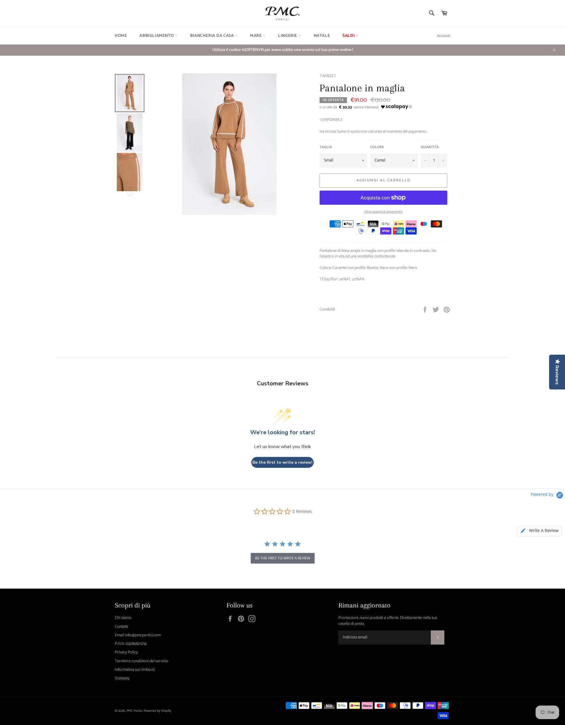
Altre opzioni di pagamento (383, 211)
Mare (256, 35)
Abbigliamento (157, 35)
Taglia (326, 147)
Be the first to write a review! (282, 462)
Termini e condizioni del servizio (141, 661)
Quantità (430, 147)
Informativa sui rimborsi (135, 669)
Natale (322, 35)
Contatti (121, 626)
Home (121, 35)
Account (443, 36)
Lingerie (288, 35)
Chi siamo (123, 618)
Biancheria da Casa (212, 35)
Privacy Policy (126, 652)
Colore (377, 147)
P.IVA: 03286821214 (131, 643)
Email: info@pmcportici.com (138, 635)
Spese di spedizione (352, 131)
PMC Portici (134, 711)
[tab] (539, 531)
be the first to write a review (282, 558)
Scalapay (122, 678)
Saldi (349, 35)
